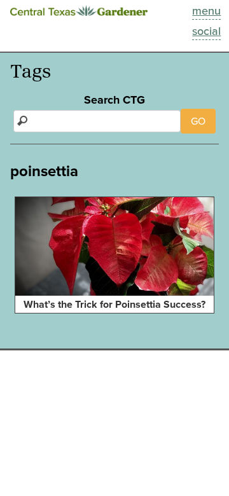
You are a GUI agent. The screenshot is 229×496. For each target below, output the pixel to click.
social (206, 31)
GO (198, 121)
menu (206, 11)
